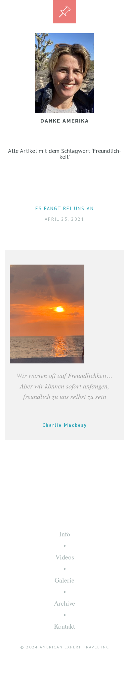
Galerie (64, 580)
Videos (64, 557)
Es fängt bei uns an (64, 208)
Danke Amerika (64, 121)
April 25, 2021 (64, 219)
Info (64, 533)
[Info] (64, 11)
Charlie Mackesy (64, 425)
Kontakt (64, 626)
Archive (64, 603)
